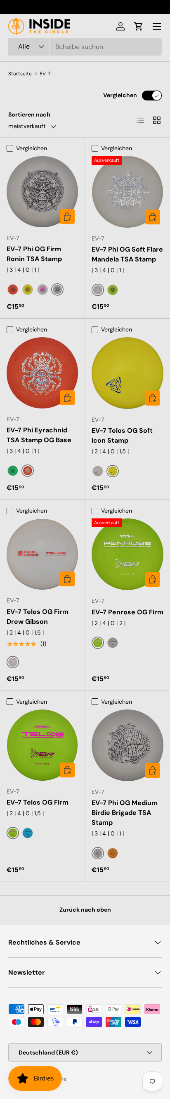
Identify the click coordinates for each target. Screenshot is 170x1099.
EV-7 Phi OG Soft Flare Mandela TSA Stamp (127, 254)
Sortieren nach (29, 114)
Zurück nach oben (85, 909)
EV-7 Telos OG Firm (37, 802)
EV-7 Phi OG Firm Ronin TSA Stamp (34, 254)
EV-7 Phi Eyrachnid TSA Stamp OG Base (39, 435)
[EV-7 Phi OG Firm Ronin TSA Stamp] (42, 191)
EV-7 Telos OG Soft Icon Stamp (122, 435)
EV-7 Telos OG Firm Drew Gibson (37, 616)
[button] (139, 26)
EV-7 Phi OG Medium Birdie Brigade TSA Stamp (125, 812)
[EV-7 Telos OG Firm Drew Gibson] (42, 554)
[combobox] (85, 47)
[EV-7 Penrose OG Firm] (127, 554)
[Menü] (157, 26)
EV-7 (45, 73)
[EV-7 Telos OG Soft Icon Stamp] (127, 373)
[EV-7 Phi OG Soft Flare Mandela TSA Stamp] (127, 192)
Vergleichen (120, 95)
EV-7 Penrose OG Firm (127, 612)
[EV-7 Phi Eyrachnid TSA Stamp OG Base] (42, 372)
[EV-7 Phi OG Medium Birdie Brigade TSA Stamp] (127, 745)
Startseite (20, 73)
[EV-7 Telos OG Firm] (42, 745)
